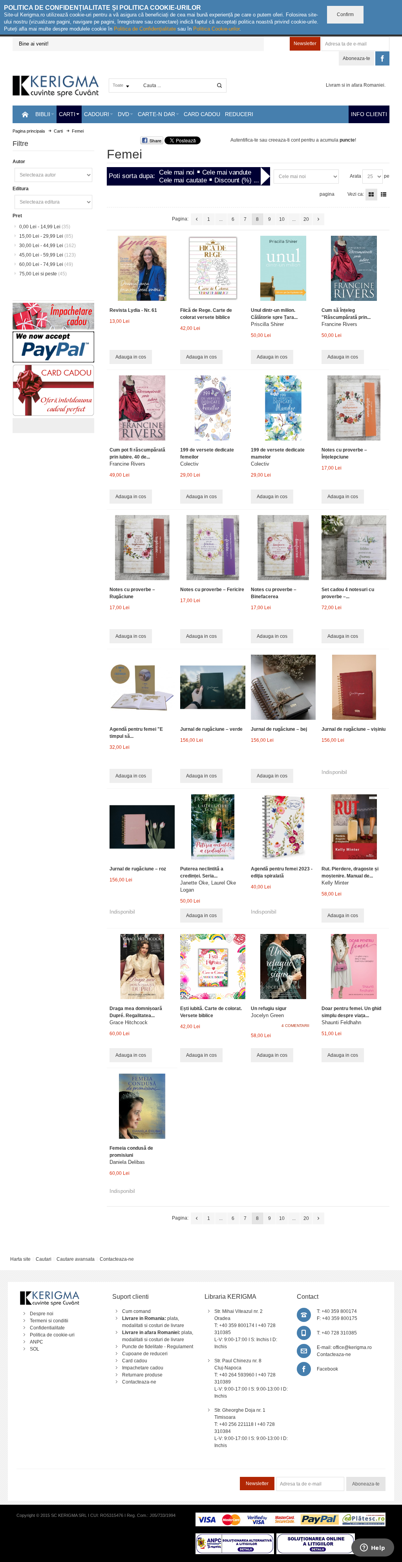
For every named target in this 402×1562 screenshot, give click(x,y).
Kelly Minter (335, 883)
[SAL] (235, 1537)
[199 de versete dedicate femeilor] (212, 407)
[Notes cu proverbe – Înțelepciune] (354, 407)
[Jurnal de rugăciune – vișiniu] (354, 687)
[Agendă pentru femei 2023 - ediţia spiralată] (283, 826)
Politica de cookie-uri (52, 1335)
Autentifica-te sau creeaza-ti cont (265, 140)
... (221, 219)
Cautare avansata (76, 1259)
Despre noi (41, 1313)
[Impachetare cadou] (53, 306)
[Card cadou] (53, 368)
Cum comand (136, 1311)
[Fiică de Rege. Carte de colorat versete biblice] (212, 268)
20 (306, 219)
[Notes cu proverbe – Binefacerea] (283, 547)
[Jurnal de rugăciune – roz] (142, 826)
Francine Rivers (339, 324)
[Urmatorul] (318, 219)
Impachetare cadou (142, 1368)
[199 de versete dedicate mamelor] (283, 407)
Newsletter (305, 43)
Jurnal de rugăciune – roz (138, 869)
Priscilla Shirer (267, 324)
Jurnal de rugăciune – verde (211, 729)
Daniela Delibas (127, 1162)
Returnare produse (142, 1375)
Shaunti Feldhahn (341, 1022)
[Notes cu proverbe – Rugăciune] (142, 547)
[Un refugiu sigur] (283, 966)
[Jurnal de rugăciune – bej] (283, 687)
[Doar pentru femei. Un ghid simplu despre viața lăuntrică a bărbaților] (354, 966)
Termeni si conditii (49, 1321)
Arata (355, 176)
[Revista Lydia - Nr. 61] (142, 268)
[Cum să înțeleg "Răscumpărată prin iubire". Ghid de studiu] (354, 268)
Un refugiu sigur (269, 1008)
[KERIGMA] (56, 85)
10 (282, 219)
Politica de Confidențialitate (145, 29)
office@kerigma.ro (352, 1347)
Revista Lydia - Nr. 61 (133, 310)
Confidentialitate (47, 1328)
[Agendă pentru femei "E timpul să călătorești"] (142, 687)
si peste (43, 274)
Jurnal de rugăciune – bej (279, 729)
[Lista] (383, 194)
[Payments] (290, 1516)
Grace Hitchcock (129, 1022)
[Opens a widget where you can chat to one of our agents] (372, 1548)
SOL (34, 1349)
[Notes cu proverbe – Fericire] (212, 547)
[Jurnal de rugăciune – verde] (212, 687)
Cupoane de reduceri (145, 1353)
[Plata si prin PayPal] (53, 335)
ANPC (36, 1342)
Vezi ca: (355, 194)
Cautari (43, 1259)
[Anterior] (197, 219)
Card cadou (134, 1361)
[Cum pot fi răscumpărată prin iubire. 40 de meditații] (142, 407)
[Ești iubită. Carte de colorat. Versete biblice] (212, 966)
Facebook (327, 1369)
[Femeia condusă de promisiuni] (142, 1106)
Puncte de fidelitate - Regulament (157, 1346)
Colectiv (189, 464)
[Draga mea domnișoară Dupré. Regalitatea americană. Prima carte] (142, 966)
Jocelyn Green (267, 1015)
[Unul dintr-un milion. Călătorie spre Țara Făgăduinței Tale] (283, 268)
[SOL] (315, 1537)
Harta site (20, 1259)
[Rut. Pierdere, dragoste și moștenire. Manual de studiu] (354, 826)
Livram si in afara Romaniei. (356, 85)
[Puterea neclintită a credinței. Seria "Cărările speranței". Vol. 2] (212, 826)
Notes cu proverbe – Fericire (212, 589)
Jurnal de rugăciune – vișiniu (354, 729)
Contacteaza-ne (117, 1259)
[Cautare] (219, 85)
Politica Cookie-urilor (216, 29)
